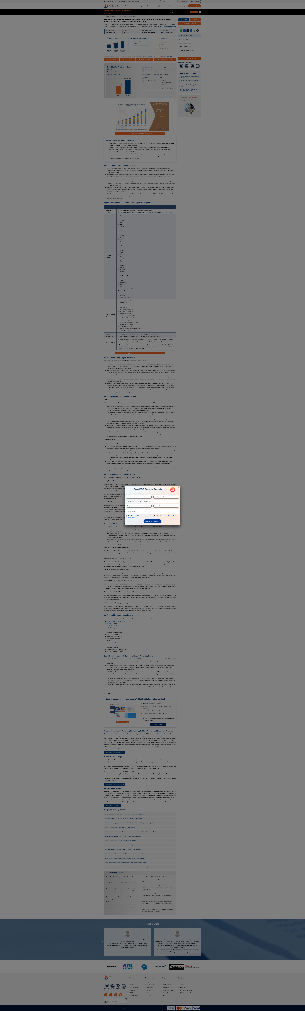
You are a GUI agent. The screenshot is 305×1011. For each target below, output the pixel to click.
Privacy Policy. (168, 515)
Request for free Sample (152, 521)
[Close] (179, 487)
